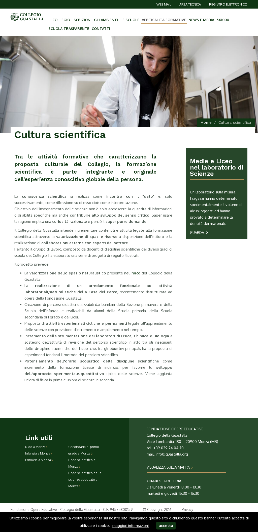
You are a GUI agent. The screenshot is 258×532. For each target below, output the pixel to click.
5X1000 (223, 20)
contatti (101, 28)
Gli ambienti (106, 20)
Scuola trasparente (68, 28)
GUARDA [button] (197, 232)
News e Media (201, 20)
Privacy (187, 509)
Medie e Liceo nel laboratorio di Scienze (216, 167)
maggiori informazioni (130, 525)
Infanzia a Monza (37, 453)
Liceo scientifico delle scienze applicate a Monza (85, 479)
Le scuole (129, 20)
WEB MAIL (163, 4)
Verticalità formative (164, 20)
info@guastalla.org (172, 454)
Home (206, 122)
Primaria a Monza (38, 460)
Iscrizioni (82, 20)
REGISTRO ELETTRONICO (228, 4)
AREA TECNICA (190, 4)
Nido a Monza (35, 447)
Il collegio (59, 20)
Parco (135, 273)
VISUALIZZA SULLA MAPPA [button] (169, 467)
